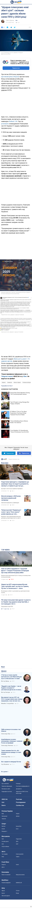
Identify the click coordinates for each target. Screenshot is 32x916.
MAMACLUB (19, 882)
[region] (16, 103)
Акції (3, 856)
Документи (19, 788)
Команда (18, 783)
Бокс (17, 828)
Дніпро (18, 816)
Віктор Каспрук (5, 692)
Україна (3, 382)
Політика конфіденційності (22, 786)
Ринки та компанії (6, 874)
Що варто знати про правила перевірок (12, 488)
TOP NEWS (5, 550)
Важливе (4, 463)
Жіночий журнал (6, 895)
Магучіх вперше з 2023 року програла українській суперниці (11, 498)
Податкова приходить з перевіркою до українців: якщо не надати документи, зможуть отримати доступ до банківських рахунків (15, 484)
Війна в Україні (17, 382)
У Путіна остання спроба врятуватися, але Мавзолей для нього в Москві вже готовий (11, 676)
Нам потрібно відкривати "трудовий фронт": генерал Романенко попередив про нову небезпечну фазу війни (15, 571)
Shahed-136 (13, 121)
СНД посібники (5, 846)
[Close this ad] (31, 906)
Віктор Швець (5, 681)
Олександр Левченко (7, 745)
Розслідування (20, 802)
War (16, 20)
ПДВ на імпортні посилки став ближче (11, 730)
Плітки (17, 890)
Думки (3, 671)
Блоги (3, 805)
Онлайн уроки (5, 841)
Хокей (3, 828)
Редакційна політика (6, 385)
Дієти (3, 867)
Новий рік (9, 382)
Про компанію (5, 783)
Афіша (3, 890)
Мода (17, 893)
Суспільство (20, 805)
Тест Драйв (5, 854)
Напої (17, 864)
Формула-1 (4, 831)
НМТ (17, 844)
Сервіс (17, 856)
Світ (3, 802)
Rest (3, 667)
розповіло (5, 124)
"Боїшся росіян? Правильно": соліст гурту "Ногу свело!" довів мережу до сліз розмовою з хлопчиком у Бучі (11, 512)
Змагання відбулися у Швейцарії (10, 502)
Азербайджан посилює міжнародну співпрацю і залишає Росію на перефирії (11, 741)
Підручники (19, 838)
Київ (3, 813)
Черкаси (4, 818)
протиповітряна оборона (10, 77)
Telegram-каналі (7, 376)
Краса (3, 893)
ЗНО (3, 844)
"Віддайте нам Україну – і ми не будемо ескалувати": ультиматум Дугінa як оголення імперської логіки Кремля (11, 688)
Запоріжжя (4, 816)
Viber (25, 376)
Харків (17, 813)
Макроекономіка (20, 874)
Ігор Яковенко (5, 764)
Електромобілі (19, 854)
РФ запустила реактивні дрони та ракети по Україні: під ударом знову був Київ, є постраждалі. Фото (16, 602)
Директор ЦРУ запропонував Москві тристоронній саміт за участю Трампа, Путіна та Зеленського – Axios (15, 586)
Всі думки (4, 771)
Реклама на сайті (6, 788)
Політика (19, 799)
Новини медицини (6, 882)
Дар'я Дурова (10, 20)
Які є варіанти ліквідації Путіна (11, 761)
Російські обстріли (27, 382)
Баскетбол (18, 826)
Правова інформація (7, 786)
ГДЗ (3, 838)
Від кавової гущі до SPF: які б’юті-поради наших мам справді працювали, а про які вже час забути (11, 699)
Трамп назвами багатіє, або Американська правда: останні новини (11, 752)
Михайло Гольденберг (7, 703)
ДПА (17, 841)
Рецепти (4, 864)
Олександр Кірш (5, 733)
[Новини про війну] (4, 459)
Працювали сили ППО (7, 606)
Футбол (3, 826)
